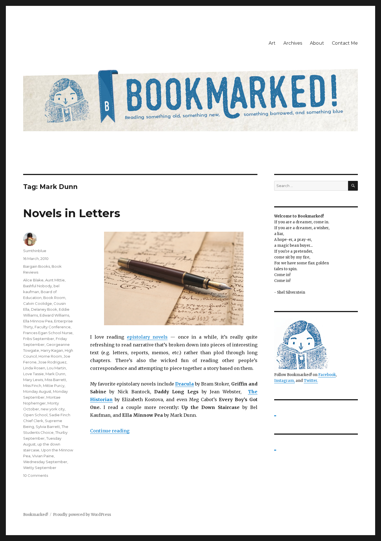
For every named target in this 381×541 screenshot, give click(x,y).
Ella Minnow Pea (37, 321)
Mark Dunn (55, 374)
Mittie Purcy (53, 385)
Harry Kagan (52, 350)
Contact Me (345, 43)
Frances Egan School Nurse (48, 333)
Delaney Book (44, 309)
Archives (292, 43)
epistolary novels (147, 337)
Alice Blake (33, 280)
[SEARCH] (353, 186)
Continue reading (109, 431)
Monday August (37, 391)
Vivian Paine (43, 456)
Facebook (327, 374)
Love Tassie (33, 374)
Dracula (184, 384)
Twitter (310, 380)
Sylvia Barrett (48, 426)
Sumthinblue (34, 250)
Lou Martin (56, 368)
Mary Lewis (33, 379)
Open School (35, 415)
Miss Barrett (55, 379)
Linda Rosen (34, 368)
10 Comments (35, 475)
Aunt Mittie (55, 280)
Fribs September (38, 338)
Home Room (50, 356)
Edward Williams (54, 315)
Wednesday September (45, 461)
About (317, 43)
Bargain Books (36, 266)
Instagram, (284, 380)
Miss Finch (32, 385)
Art (272, 43)
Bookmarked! (35, 514)
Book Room (54, 297)
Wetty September (39, 467)
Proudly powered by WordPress (82, 514)
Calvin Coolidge (37, 303)
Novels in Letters (71, 213)
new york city (53, 409)
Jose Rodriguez (52, 362)
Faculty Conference (53, 327)
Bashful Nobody (37, 286)
